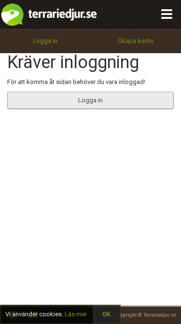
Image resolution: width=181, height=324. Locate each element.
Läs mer (76, 314)
